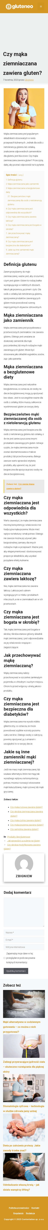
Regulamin (18, 1213)
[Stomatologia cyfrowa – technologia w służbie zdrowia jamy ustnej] (24, 1089)
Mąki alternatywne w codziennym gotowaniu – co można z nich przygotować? (21, 1027)
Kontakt (35, 1208)
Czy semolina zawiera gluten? (24, 829)
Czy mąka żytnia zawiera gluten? (25, 820)
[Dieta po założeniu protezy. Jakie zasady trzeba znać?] (24, 1128)
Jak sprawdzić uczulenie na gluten (23, 840)
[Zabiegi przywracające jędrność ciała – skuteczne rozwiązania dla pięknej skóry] (24, 1047)
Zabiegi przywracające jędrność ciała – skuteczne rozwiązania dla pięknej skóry (24, 1066)
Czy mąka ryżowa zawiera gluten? (26, 807)
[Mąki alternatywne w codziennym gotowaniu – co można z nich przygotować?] (24, 1005)
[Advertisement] (24, 32)
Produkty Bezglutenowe (18, 837)
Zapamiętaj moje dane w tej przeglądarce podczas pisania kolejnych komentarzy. (20, 958)
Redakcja (30, 1213)
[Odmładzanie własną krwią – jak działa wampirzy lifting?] (24, 1167)
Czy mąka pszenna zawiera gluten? (27, 825)
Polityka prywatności (19, 1208)
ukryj (20, 175)
